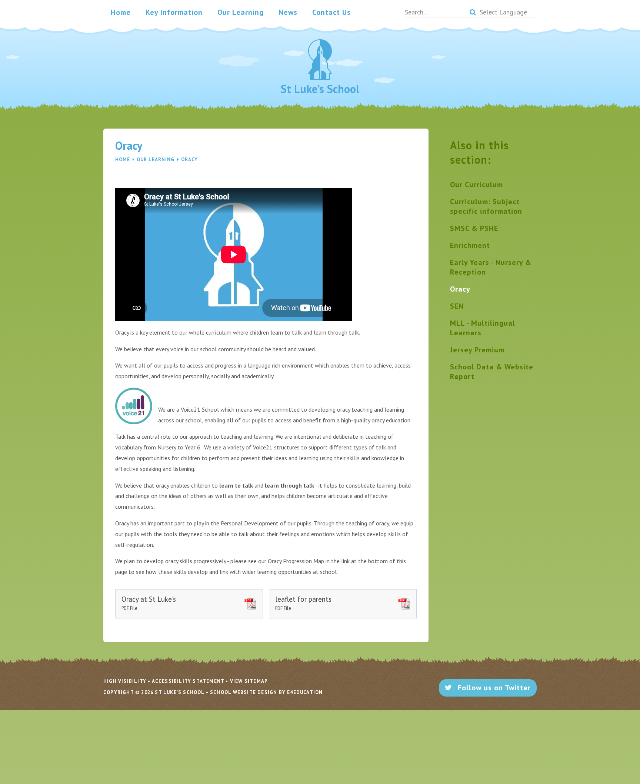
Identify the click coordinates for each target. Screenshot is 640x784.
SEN (457, 306)
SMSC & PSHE (474, 228)
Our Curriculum (476, 184)
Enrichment (470, 245)
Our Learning (155, 159)
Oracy (189, 159)
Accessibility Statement (188, 681)
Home (122, 159)
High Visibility (124, 681)
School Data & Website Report (491, 371)
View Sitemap (249, 681)
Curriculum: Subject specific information (486, 206)
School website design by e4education (266, 692)
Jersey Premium (477, 350)
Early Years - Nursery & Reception (490, 267)
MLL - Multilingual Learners (482, 328)
